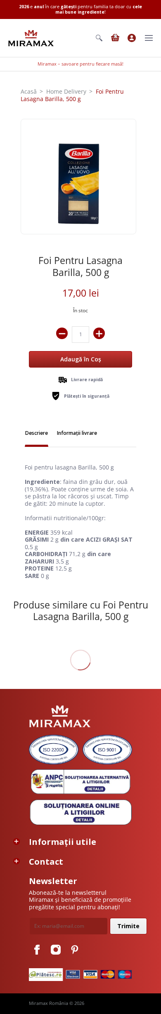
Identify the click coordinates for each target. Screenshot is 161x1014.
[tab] (36, 434)
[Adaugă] (99, 333)
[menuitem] (99, 38)
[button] (99, 38)
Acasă (29, 91)
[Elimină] (62, 333)
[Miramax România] (31, 38)
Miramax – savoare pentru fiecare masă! (80, 64)
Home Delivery (66, 91)
